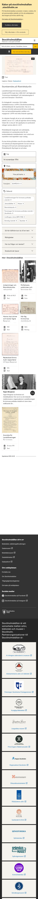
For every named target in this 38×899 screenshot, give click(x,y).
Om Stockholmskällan (9, 576)
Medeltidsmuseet (7, 553)
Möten (20, 204)
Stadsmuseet (6, 548)
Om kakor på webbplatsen (10, 585)
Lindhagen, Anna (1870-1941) (14, 217)
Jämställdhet (9, 204)
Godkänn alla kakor (11, 25)
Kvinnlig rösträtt (10, 221)
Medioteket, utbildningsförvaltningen (14, 544)
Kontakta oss (6, 572)
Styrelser (22, 221)
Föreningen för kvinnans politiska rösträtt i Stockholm (19, 212)
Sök (35, 46)
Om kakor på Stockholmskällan (12, 19)
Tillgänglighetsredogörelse (10, 581)
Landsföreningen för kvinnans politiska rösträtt (18, 199)
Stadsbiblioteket (7, 557)
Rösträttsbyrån (10, 207)
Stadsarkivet (17, 81)
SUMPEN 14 (16, 184)
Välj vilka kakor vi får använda (15, 32)
